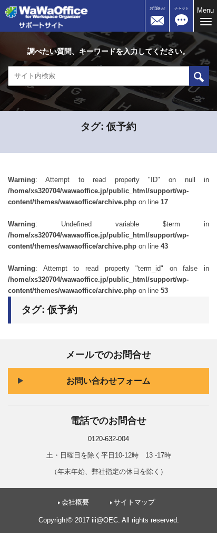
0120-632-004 (108, 439)
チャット (181, 8)
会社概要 (75, 502)
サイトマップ (134, 502)
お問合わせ (157, 8)
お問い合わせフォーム (108, 380)
